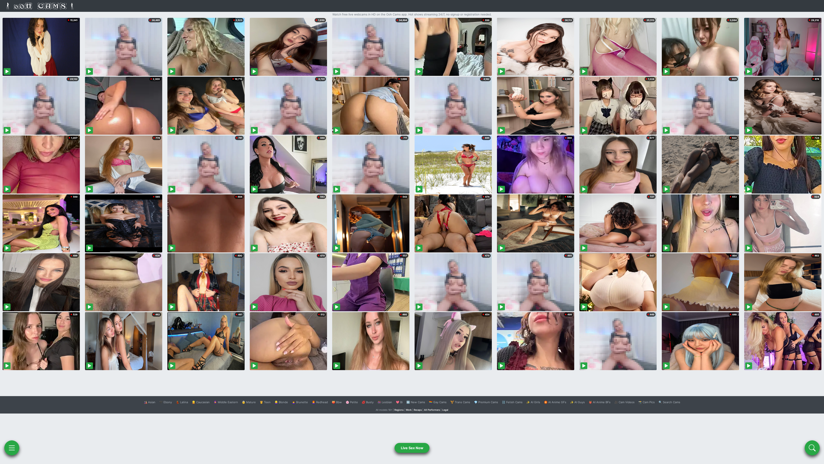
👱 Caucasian (201, 402)
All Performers (432, 409)
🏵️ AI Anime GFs (555, 402)
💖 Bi (399, 402)
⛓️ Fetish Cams (512, 402)
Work (409, 409)
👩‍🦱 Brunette (300, 402)
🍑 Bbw (337, 402)
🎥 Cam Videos (624, 402)
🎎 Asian (149, 402)
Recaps (418, 409)
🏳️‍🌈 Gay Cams (438, 402)
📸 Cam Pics (646, 402)
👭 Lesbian (384, 402)
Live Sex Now (412, 448)
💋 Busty (368, 402)
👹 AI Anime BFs (599, 402)
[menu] (11, 447)
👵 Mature (249, 402)
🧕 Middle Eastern (226, 402)
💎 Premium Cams (486, 402)
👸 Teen (265, 402)
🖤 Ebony (165, 402)
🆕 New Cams (415, 402)
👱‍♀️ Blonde (281, 402)
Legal (445, 409)
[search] (812, 447)
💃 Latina (182, 402)
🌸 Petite (352, 402)
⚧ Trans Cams (460, 402)
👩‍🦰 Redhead (320, 402)
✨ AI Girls (533, 402)
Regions (399, 409)
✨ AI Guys (577, 402)
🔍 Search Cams (669, 402)
